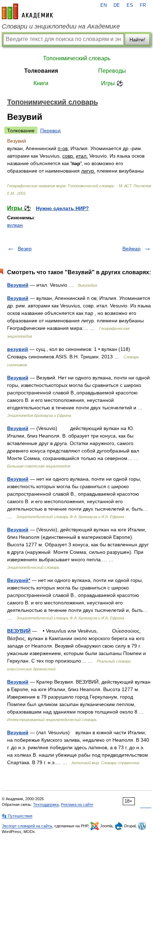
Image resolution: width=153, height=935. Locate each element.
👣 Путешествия (17, 816)
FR (143, 5)
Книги (40, 83)
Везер (25, 248)
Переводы (112, 71)
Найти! (137, 39)
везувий (17, 349)
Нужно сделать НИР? (62, 208)
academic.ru (27, 11)
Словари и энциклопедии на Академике (61, 26)
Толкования (41, 71)
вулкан (15, 225)
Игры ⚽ (112, 83)
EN (103, 5)
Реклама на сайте (77, 804)
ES (130, 5)
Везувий (17, 285)
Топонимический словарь (76, 58)
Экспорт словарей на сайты (27, 826)
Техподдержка (46, 804)
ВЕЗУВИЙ (19, 631)
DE (117, 5)
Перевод (50, 130)
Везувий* (18, 580)
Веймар (131, 248)
